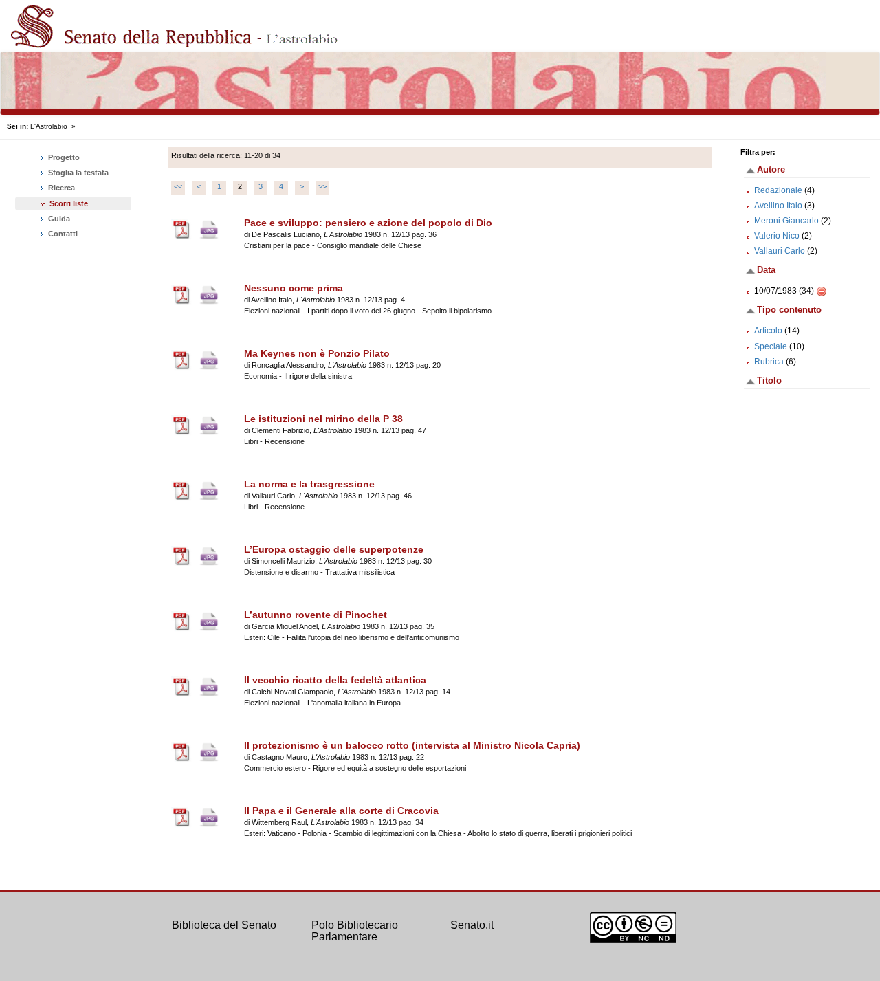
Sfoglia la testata (77, 172)
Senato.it (472, 925)
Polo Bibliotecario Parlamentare (354, 931)
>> (322, 186)
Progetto (63, 157)
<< (178, 186)
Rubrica (769, 361)
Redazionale (778, 190)
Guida (58, 218)
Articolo (768, 330)
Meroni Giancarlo (786, 220)
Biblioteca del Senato (224, 925)
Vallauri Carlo (779, 251)
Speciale (770, 346)
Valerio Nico (777, 236)
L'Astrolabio (48, 126)
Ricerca (60, 188)
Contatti (62, 234)
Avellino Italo (778, 205)
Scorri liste (69, 203)
